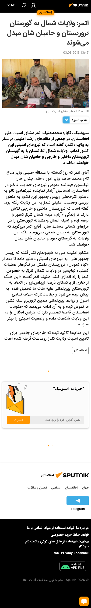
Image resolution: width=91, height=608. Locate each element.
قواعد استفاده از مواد (59, 528)
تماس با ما (34, 528)
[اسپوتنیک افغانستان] (79, 7)
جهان (85, 487)
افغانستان (80, 350)
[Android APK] (73, 567)
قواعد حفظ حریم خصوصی (70, 534)
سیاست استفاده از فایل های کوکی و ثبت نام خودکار (57, 544)
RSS (55, 553)
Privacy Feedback (75, 553)
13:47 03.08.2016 (76, 53)
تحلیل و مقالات (37, 487)
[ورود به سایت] (33, 5)
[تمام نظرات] (84, 601)
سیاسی (55, 487)
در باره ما (82, 528)
